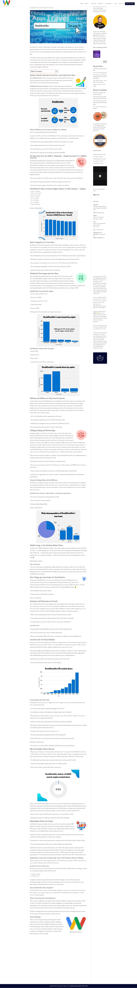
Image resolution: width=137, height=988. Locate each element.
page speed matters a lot (78, 803)
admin (94, 96)
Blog (115, 3)
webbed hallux (50, 163)
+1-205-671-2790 (99, 229)
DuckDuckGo (38, 208)
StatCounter (50, 362)
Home (81, 3)
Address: (95, 215)
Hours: (94, 221)
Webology (95, 201)
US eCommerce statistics (48, 913)
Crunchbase (38, 598)
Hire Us (96, 195)
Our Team (93, 3)
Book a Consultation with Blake (100, 47)
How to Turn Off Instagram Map (99, 72)
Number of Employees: (98, 237)
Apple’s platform (36, 879)
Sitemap (72, 985)
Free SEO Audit (130, 3)
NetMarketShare (69, 655)
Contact (121, 3)
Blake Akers (33, 7)
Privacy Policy (78, 985)
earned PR (41, 584)
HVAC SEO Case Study (98, 156)
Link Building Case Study (98, 163)
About (86, 3)
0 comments (50, 7)
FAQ (86, 985)
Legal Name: (96, 234)
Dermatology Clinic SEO (98, 161)
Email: (94, 212)
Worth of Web (80, 840)
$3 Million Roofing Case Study (99, 154)
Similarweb (57, 270)
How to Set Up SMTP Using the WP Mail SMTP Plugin (100, 102)
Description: (95, 204)
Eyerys (40, 561)
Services (100, 3)
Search (105, 61)
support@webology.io (97, 305)
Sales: (94, 229)
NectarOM (70, 618)
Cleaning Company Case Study (99, 158)
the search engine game (56, 80)
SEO (46, 7)
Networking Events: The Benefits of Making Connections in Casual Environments (100, 76)
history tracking (49, 482)
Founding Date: (96, 232)
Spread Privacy (81, 255)
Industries (108, 3)
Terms (83, 985)
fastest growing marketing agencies (48, 919)
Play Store (50, 871)
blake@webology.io (100, 212)
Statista (69, 614)
